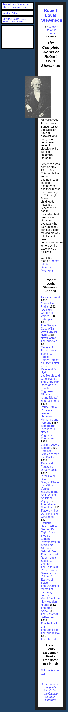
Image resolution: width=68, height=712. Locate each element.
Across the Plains (47, 305)
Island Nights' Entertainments (50, 399)
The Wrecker (49, 341)
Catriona (46, 523)
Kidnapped (47, 319)
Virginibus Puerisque (47, 437)
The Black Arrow (47, 609)
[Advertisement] (17, 37)
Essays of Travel (47, 581)
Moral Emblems (50, 598)
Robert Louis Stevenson (51, 15)
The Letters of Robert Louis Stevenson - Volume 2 (49, 572)
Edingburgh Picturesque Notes (48, 429)
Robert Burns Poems (13, 21)
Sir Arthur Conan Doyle (14, 19)
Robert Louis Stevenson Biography (50, 265)
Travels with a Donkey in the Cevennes (49, 513)
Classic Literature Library (51, 30)
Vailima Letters (50, 444)
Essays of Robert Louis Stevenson (49, 350)
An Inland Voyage (47, 500)
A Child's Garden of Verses (47, 312)
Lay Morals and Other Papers (50, 377)
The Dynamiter (50, 585)
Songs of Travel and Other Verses (50, 485)
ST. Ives (46, 394)
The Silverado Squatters (49, 506)
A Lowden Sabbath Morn (49, 550)
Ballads (45, 447)
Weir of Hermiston (47, 415)
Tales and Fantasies (47, 465)
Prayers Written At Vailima (50, 543)
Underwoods (49, 469)
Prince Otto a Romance (49, 409)
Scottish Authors (11, 13)
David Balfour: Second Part (49, 528)
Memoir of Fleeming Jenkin (47, 592)
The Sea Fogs (49, 629)
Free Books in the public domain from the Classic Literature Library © (50, 692)
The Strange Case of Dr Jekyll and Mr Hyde (49, 330)
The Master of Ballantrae (49, 616)
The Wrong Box (50, 632)
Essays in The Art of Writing (49, 493)
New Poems (48, 337)
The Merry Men (50, 381)
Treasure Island (50, 297)
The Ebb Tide (49, 639)
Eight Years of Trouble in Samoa (49, 535)
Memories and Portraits (49, 421)
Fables (45, 356)
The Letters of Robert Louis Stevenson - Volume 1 (49, 559)
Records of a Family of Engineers (48, 388)
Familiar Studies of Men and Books (50, 454)
